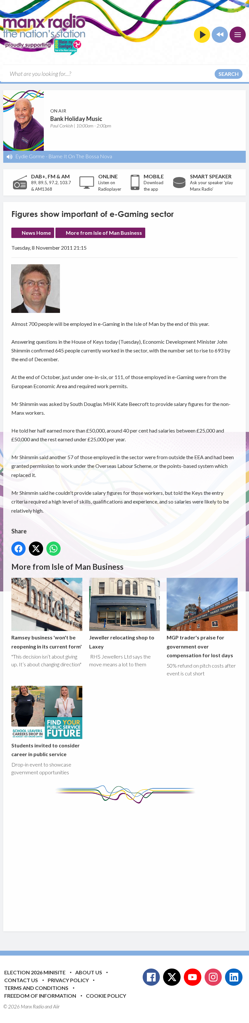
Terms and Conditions (36, 988)
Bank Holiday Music (76, 118)
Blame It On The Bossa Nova (80, 156)
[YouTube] (192, 977)
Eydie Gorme (30, 156)
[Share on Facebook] (18, 548)
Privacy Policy (68, 980)
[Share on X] (36, 548)
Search (229, 74)
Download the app (153, 186)
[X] (172, 977)
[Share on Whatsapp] (53, 548)
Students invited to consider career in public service (45, 749)
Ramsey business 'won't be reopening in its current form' (46, 641)
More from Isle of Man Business (104, 233)
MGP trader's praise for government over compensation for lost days (200, 646)
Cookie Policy (106, 996)
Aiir (56, 1006)
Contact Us (21, 980)
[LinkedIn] (234, 977)
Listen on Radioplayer (109, 186)
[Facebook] (151, 977)
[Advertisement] (130, 862)
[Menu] (238, 35)
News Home (36, 233)
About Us (88, 972)
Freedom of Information (40, 996)
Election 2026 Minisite (34, 972)
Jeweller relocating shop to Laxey (121, 641)
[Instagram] (213, 977)
